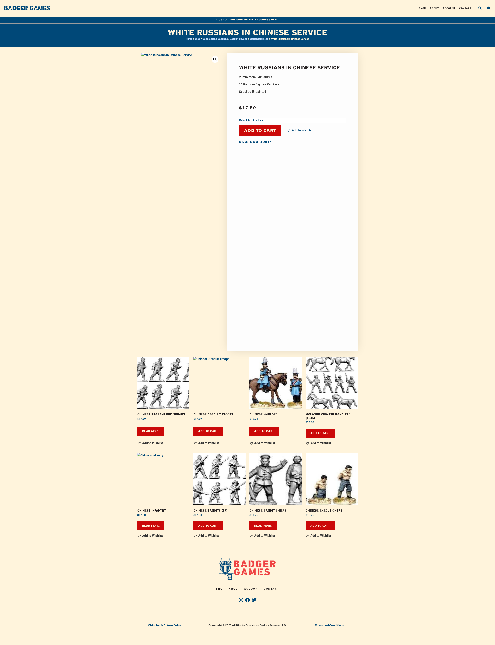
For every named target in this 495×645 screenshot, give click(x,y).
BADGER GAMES (27, 8)
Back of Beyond (239, 39)
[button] (480, 8)
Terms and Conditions (329, 625)
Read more (151, 431)
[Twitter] (254, 600)
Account (449, 8)
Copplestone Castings (215, 39)
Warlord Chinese (259, 39)
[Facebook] (247, 600)
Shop (422, 8)
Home (189, 39)
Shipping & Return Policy (165, 625)
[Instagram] (241, 600)
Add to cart (260, 130)
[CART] (489, 8)
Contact (465, 8)
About (434, 8)
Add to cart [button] (208, 431)
